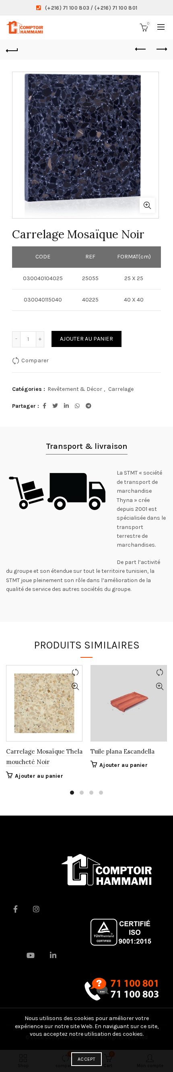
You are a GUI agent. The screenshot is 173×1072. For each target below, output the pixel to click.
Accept (86, 1059)
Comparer (35, 360)
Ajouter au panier (86, 338)
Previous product (141, 49)
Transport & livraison (87, 446)
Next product (161, 49)
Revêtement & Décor (74, 389)
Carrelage (121, 389)
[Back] (12, 49)
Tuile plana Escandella (122, 751)
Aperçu (75, 687)
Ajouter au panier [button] (39, 776)
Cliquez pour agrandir (147, 205)
